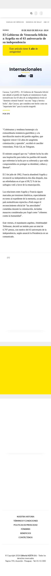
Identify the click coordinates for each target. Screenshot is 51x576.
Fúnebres (25, 529)
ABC (7, 13)
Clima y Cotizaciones (26, 13)
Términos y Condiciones (25, 521)
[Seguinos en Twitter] (24, 564)
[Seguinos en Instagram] (30, 564)
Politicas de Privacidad (26, 525)
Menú (47, 13)
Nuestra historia (25, 517)
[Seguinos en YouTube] (27, 564)
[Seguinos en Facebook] (21, 564)
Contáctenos (25, 537)
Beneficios (25, 533)
